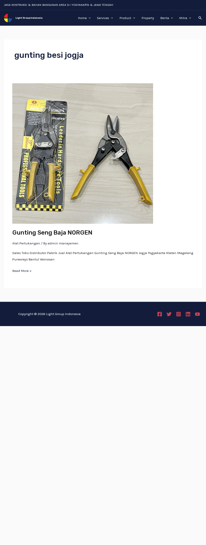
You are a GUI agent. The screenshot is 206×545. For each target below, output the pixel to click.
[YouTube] (197, 314)
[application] (89, 18)
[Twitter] (169, 314)
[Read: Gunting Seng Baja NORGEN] (82, 153)
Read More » (22, 270)
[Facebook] (159, 314)
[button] (200, 18)
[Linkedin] (188, 314)
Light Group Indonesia (28, 18)
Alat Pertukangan (26, 243)
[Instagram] (178, 314)
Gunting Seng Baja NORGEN (52, 232)
